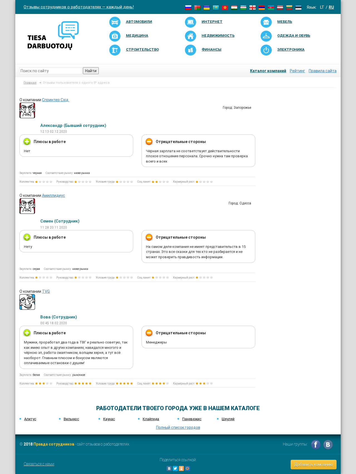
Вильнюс (71, 419)
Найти (91, 71)
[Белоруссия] (197, 7)
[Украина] (206, 7)
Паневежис (191, 419)
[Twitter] (175, 468)
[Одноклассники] (181, 468)
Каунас (109, 419)
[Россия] (188, 7)
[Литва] (289, 7)
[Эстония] (298, 7)
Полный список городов (178, 427)
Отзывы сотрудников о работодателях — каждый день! (79, 6)
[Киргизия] (225, 7)
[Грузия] (252, 7)
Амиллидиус (53, 195)
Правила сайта (323, 71)
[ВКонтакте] (169, 468)
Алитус (30, 419)
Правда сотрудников (53, 444)
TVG (46, 291)
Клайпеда (151, 419)
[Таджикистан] (234, 7)
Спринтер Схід (55, 100)
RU (331, 7)
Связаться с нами (39, 464)
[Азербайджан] (271, 7)
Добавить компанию (313, 464)
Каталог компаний (268, 71)
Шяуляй (228, 419)
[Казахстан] (216, 7)
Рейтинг (297, 71)
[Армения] (262, 7)
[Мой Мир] (187, 468)
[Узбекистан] (243, 7)
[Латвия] (280, 7)
